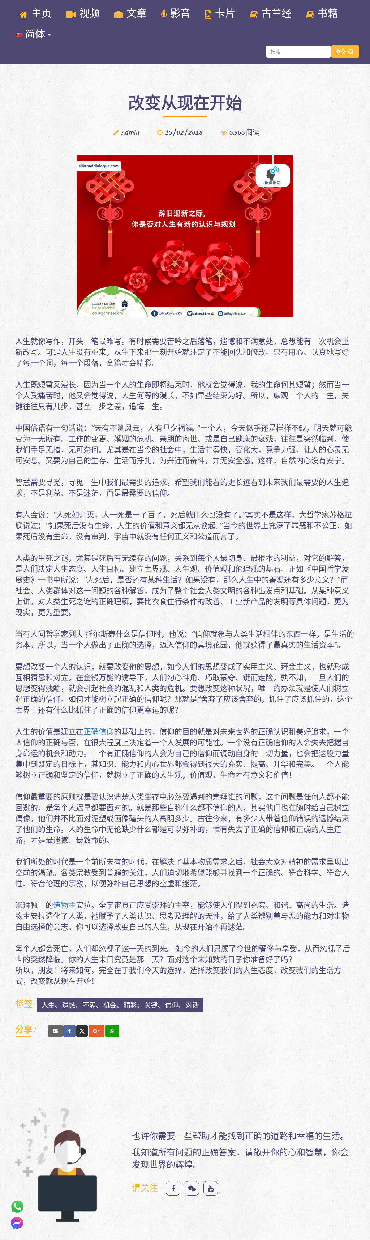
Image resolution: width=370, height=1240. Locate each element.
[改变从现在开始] (55, 1031)
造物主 (64, 904)
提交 (341, 51)
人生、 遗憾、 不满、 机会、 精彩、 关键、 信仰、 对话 (120, 1005)
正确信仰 (98, 731)
